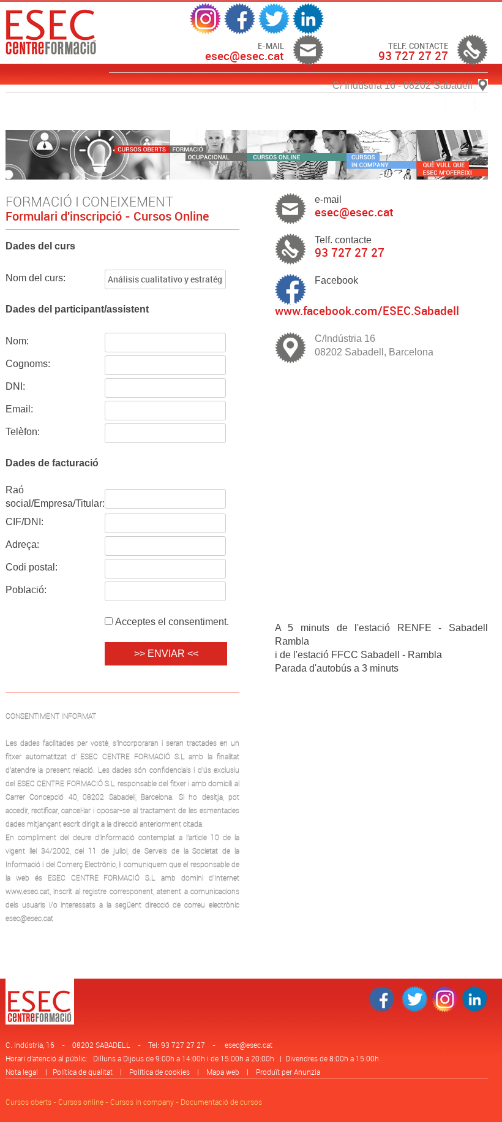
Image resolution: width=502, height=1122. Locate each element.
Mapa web (222, 1072)
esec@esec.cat (248, 1045)
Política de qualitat (83, 1072)
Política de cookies (159, 1072)
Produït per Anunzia (288, 1072)
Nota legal (22, 1072)
